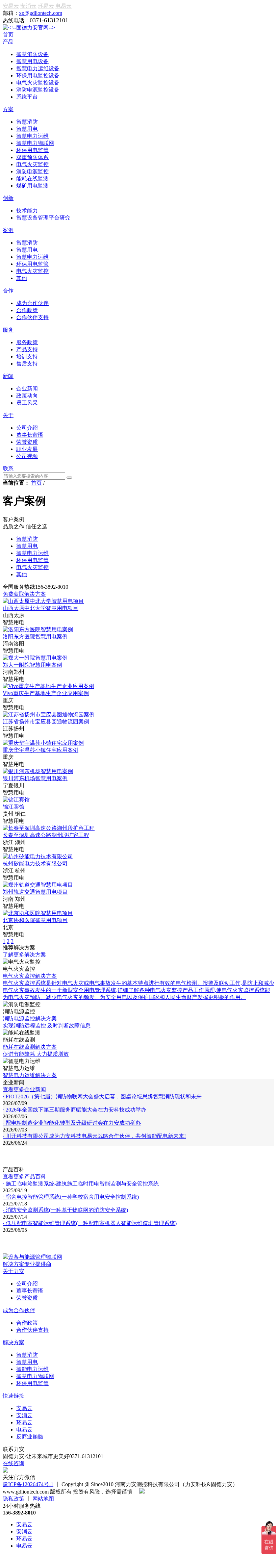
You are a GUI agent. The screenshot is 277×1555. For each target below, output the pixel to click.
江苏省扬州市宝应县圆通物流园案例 (46, 721)
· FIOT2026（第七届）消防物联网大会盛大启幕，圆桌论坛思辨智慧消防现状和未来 (102, 1096)
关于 (8, 415)
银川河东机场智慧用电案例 (35, 778)
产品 (8, 42)
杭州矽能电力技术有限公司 (35, 863)
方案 (8, 109)
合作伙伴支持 (32, 1330)
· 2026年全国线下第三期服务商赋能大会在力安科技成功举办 (74, 1110)
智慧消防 (27, 1355)
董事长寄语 (29, 1291)
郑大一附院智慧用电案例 (32, 665)
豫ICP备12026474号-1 (28, 1484)
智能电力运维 (32, 1369)
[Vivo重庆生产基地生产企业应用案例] (48, 686)
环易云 (46, 6)
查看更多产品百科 (24, 1176)
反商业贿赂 (29, 1436)
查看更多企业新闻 (24, 1089)
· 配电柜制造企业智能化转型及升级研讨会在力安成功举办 (72, 1123)
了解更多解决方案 (24, 955)
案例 (8, 230)
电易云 (63, 6)
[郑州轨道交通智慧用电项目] (38, 885)
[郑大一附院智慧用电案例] (35, 658)
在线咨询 (13, 1463)
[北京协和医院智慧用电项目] (38, 913)
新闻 (8, 376)
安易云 (11, 6)
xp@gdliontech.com (40, 13)
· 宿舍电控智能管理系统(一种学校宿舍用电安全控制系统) (71, 1197)
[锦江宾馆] (16, 799)
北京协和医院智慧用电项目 (35, 920)
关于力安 (13, 1271)
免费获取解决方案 (24, 594)
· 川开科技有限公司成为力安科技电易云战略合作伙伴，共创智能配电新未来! (94, 1136)
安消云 (28, 6)
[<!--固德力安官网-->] (29, 27)
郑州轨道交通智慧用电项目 (35, 892)
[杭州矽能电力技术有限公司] (38, 856)
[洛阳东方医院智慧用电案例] (38, 629)
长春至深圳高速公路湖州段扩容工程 (46, 835)
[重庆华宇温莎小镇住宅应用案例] (43, 743)
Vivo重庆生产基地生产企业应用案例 (46, 693)
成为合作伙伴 (19, 1310)
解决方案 (13, 1342)
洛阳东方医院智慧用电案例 (35, 636)
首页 (8, 34)
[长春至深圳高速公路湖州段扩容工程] (49, 828)
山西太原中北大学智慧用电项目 (40, 608)
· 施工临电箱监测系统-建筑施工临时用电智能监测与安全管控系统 (81, 1184)
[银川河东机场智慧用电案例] (38, 771)
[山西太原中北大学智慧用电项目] (43, 601)
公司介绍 (27, 1283)
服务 (8, 330)
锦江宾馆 (13, 807)
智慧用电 (27, 1362)
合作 (8, 291)
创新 (8, 198)
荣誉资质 (27, 1298)
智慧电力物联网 (35, 1376)
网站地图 (43, 1499)
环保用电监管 (32, 1383)
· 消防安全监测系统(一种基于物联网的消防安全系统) (65, 1210)
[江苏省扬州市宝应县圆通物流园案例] (49, 714)
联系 (8, 468)
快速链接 (13, 1396)
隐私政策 (13, 1499)
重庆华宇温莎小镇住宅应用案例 (40, 750)
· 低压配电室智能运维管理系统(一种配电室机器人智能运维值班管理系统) (90, 1223)
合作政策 (27, 1323)
